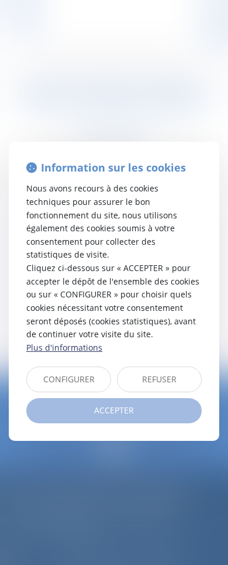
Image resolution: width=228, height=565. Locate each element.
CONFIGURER (69, 379)
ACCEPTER (114, 410)
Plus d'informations (64, 347)
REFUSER (159, 379)
